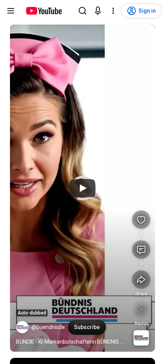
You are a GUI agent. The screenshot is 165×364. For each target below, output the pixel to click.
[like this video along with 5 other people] (141, 219)
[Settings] (113, 10)
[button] (22, 327)
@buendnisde (48, 327)
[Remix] (141, 309)
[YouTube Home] (43, 11)
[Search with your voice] (98, 10)
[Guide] (10, 10)
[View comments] (141, 249)
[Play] (82, 188)
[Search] (82, 10)
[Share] (141, 279)
